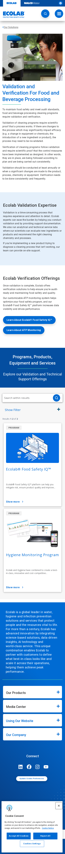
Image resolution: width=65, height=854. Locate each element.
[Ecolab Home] (12, 14)
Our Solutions (11, 27)
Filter (13, 410)
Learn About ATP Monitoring (24, 330)
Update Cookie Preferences (32, 779)
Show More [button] (13, 501)
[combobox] (26, 398)
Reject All (45, 836)
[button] (45, 13)
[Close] (58, 805)
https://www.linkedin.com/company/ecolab (21, 767)
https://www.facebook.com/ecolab (29, 767)
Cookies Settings (32, 843)
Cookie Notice (48, 828)
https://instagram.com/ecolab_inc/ (37, 767)
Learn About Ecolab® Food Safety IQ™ (29, 319)
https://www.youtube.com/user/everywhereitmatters (46, 767)
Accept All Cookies (19, 836)
